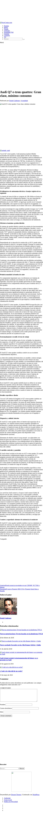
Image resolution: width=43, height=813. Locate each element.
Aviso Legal (8, 800)
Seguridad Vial (8, 32)
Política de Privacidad (11, 801)
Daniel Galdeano (14, 100)
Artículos (7, 31)
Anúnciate (7, 798)
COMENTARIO (5, 688)
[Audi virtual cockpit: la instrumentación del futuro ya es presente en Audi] (21, 654)
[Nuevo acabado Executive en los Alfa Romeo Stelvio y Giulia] (20, 641)
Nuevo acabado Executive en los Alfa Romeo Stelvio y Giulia (20, 645)
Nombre (2, 704)
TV (5, 37)
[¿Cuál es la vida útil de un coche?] (11, 667)
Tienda (6, 29)
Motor (6, 27)
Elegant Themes (16, 794)
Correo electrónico (6, 708)
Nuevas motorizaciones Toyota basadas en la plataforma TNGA (21, 634)
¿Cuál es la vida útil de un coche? (11, 671)
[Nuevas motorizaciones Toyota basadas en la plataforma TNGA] (21, 630)
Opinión (6, 34)
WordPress (36, 794)
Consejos (7, 35)
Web (1, 712)
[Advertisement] (21, 11)
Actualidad (24, 100)
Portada (6, 26)
